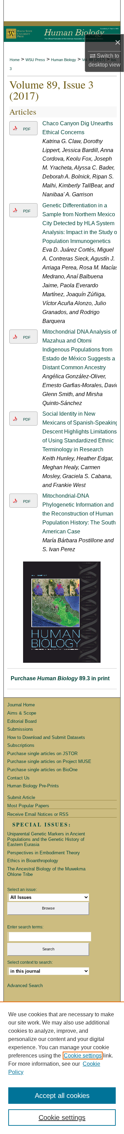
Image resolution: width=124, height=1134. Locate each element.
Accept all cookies (62, 1095)
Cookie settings (83, 1055)
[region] (62, 1068)
